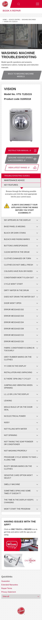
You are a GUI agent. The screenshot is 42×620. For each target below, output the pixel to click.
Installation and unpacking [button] (18, 372)
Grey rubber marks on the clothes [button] (18, 358)
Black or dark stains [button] (15, 233)
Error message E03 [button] (14, 316)
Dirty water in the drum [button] (16, 290)
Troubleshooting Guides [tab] (17, 176)
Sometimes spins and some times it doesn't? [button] (17, 492)
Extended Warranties (9, 585)
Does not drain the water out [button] (19, 297)
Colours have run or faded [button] (18, 271)
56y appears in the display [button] (17, 220)
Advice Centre (14, 19)
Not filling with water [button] (15, 429)
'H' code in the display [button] (15, 366)
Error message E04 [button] (14, 322)
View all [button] (6, 596)
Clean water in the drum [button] (16, 252)
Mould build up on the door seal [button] (18, 408)
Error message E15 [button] (14, 335)
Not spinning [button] (10, 435)
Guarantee (5, 581)
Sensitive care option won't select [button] (18, 476)
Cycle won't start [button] (13, 284)
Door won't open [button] (12, 303)
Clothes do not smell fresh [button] (18, 265)
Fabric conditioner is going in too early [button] (19, 349)
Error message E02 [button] (14, 310)
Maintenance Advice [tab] (14, 180)
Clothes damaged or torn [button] (17, 258)
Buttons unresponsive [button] (16, 246)
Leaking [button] (8, 401)
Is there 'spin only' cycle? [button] (17, 379)
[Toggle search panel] (18, 4)
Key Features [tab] (11, 185)
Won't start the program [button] (17, 509)
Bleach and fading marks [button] (17, 239)
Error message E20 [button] (14, 341)
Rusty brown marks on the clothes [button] (18, 467)
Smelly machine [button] (12, 484)
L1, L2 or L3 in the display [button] (16, 394)
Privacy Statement (8, 592)
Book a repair (12, 10)
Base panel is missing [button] (14, 226)
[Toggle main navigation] (37, 4)
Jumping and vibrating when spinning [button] (18, 386)
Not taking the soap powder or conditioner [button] (18, 443)
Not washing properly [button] (15, 451)
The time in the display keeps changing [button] (18, 501)
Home (5, 19)
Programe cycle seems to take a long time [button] (20, 458)
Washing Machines (29, 19)
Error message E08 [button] (14, 329)
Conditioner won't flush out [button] (19, 278)
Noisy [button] (7, 422)
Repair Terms (6, 588)
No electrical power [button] (15, 416)
